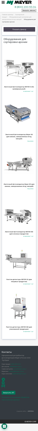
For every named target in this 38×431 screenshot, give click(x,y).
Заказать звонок (28, 10)
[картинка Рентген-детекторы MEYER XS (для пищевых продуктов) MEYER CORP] (19, 259)
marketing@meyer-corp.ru (16, 371)
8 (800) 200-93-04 (25, 7)
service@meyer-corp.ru (19, 369)
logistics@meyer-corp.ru (19, 374)
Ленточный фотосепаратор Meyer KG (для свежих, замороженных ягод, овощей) (19, 136)
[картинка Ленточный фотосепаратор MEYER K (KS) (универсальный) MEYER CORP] (19, 66)
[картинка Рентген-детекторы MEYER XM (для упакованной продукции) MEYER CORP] (19, 306)
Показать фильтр (19, 29)
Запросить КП (8, 393)
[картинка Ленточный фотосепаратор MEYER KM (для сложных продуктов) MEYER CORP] (19, 211)
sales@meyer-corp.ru (15, 366)
